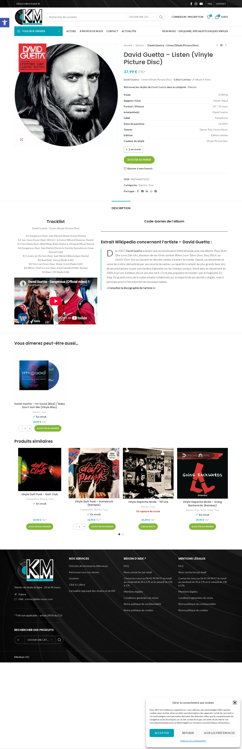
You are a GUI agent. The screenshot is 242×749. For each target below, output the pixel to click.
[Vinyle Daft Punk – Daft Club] (39, 469)
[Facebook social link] (191, 3)
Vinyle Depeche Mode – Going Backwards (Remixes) (202, 503)
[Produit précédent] (217, 45)
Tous (151, 185)
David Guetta (131, 79)
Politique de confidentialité (193, 741)
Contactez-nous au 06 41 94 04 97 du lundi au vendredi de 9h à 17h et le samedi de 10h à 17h (148, 582)
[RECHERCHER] (161, 17)
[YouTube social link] (201, 3)
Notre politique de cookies (138, 610)
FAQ (126, 565)
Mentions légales (133, 591)
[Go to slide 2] (123, 534)
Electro (140, 45)
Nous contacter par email (138, 572)
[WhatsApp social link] (151, 191)
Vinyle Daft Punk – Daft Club (39, 494)
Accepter (162, 732)
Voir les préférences (219, 732)
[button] (4, 22)
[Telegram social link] (155, 191)
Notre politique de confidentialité (142, 603)
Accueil (128, 45)
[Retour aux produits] (221, 45)
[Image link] (34, 569)
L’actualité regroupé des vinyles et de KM (92, 590)
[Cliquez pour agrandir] (21, 139)
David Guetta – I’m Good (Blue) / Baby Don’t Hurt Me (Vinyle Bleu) (39, 405)
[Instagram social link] (195, 3)
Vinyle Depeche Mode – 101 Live (148, 502)
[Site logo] (28, 16)
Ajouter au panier (139, 159)
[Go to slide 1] (119, 534)
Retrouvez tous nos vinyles (84, 572)
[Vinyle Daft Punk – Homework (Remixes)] (94, 473)
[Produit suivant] (226, 45)
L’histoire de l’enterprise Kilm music (88, 565)
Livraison (74, 578)
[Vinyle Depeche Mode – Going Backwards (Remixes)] (202, 473)
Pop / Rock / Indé (204, 510)
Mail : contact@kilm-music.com (36, 599)
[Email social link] (142, 191)
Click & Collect (77, 584)
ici (154, 287)
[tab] (121, 206)
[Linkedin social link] (147, 191)
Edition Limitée (182, 79)
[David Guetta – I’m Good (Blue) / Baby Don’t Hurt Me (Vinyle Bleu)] (39, 375)
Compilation (32, 499)
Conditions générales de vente (141, 597)
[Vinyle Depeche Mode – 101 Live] (148, 473)
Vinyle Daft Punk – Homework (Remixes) (94, 503)
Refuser (188, 732)
